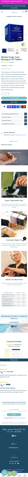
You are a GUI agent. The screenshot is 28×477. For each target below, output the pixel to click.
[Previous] (2, 34)
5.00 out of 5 (17, 344)
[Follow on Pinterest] (15, 463)
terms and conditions (19, 418)
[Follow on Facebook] (10, 463)
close (25, 2)
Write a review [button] (14, 360)
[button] (5, 62)
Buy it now (14, 102)
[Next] (25, 34)
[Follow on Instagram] (12, 463)
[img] (3, 369)
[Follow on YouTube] (18, 463)
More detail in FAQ (20, 135)
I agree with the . (15, 418)
